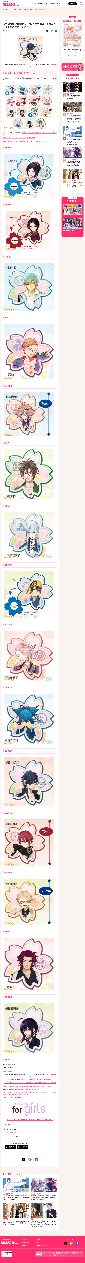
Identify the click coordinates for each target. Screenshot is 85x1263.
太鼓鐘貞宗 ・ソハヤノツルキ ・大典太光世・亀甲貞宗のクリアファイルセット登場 (24, 141)
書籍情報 (52, 3)
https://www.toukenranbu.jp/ (17, 1139)
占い (64, 3)
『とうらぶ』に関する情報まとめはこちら (14, 1097)
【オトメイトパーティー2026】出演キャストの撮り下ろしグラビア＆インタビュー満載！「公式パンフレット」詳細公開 (16, 1222)
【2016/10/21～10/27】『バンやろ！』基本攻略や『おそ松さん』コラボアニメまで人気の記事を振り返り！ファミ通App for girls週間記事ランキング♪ (29, 1093)
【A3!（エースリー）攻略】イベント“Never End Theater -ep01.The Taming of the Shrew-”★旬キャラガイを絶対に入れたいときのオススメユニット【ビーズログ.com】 (44, 1223)
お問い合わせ (16, 1253)
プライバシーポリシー (27, 1253)
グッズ (59, 3)
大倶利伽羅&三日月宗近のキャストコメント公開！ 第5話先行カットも (23, 1089)
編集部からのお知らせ (42, 1245)
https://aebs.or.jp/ (60, 1255)
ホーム (2, 9)
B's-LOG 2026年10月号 (72, 50)
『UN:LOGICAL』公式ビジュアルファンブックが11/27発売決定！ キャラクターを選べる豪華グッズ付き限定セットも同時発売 (44, 1197)
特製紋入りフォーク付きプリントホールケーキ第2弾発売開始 (19, 138)
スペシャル (8, 9)
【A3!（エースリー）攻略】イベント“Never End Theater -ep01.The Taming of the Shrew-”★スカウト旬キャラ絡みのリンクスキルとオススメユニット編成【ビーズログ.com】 (74, 119)
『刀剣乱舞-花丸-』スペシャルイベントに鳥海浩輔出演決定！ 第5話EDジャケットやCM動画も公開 (30, 1083)
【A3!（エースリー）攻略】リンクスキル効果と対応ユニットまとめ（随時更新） (74, 97)
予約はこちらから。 (8, 1071)
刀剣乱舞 (14, 9)
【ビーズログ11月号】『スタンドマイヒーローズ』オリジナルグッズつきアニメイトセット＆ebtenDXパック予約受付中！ (16, 1197)
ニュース (33, 3)
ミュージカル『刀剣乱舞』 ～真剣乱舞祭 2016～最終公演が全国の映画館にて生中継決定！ (28, 1086)
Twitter (20, 64)
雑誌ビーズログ (42, 3)
